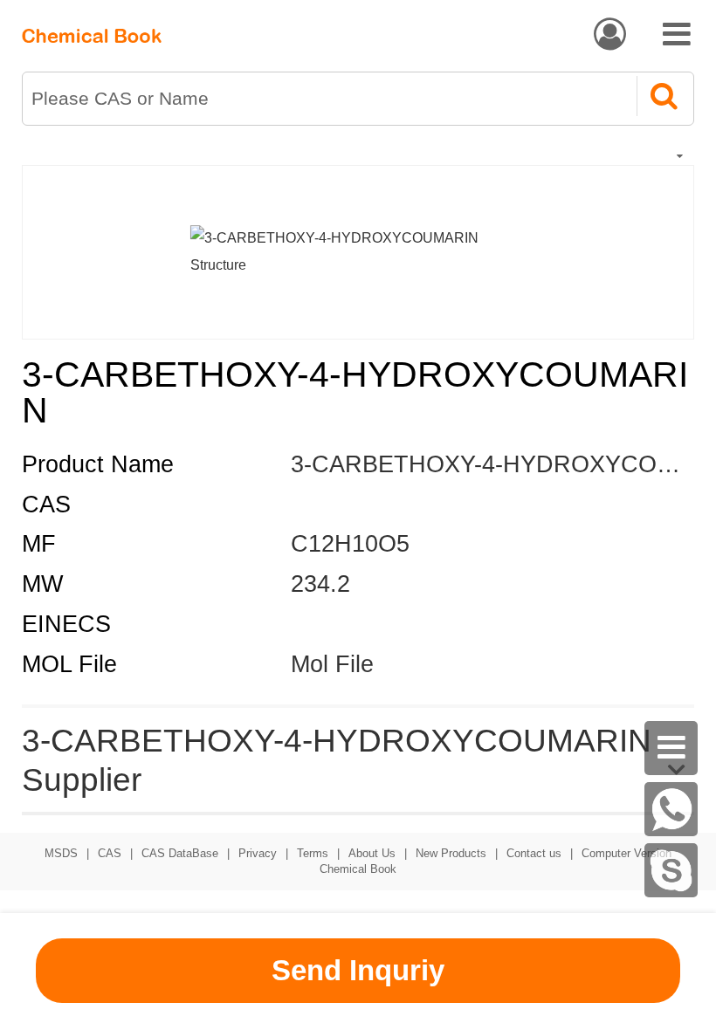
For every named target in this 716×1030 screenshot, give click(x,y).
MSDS (61, 853)
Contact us (533, 853)
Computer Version (626, 853)
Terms (312, 853)
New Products (451, 853)
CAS (109, 853)
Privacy (257, 853)
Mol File (332, 664)
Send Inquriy (358, 970)
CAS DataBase (179, 853)
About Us (372, 853)
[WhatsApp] (671, 809)
